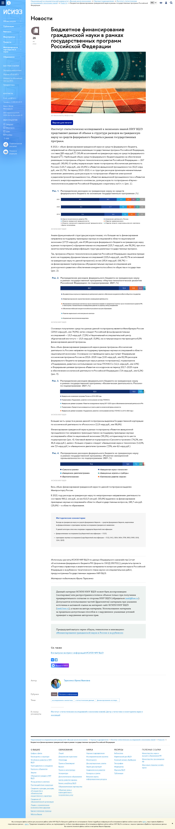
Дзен (8, 131)
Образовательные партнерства (70, 786)
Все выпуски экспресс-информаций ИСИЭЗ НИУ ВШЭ (77, 652)
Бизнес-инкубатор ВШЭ (67, 783)
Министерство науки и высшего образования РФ (152, 754)
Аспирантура (63, 773)
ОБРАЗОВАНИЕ (66, 749)
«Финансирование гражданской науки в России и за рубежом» (89, 632)
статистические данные (84, 700)
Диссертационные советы (96, 763)
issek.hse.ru (63, 608)
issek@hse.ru (12, 98)
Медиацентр (119, 767)
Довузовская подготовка (68, 756)
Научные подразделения (99, 740)
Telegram (9, 124)
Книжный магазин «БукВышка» (125, 760)
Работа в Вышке (36, 814)
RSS (7, 138)
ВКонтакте (10, 128)
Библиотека (118, 753)
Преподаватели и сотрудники (42, 766)
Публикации (8, 26)
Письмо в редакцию (13, 152)
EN (155, 3)
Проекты (7, 42)
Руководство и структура (40, 756)
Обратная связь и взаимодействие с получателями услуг (66, 792)
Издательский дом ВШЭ (123, 756)
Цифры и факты (36, 753)
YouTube (9, 135)
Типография (118, 763)
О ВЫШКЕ (35, 749)
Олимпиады (63, 760)
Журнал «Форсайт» (11, 74)
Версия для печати (62, 122)
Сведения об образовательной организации (42, 800)
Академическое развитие (95, 770)
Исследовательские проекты (97, 756)
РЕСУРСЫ (118, 749)
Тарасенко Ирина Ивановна (77, 680)
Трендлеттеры (9, 85)
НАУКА (89, 749)
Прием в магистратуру (67, 770)
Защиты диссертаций (94, 767)
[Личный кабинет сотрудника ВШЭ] (166, 3)
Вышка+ (61, 767)
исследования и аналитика (62, 700)
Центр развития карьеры (68, 780)
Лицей (61, 753)
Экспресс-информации (12, 70)
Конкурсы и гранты (93, 773)
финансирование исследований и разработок (108, 700)
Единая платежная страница (41, 811)
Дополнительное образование (70, 777)
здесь (144, 822)
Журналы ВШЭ (119, 770)
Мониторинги (91, 760)
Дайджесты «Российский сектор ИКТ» (12, 79)
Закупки (33, 772)
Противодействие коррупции (42, 785)
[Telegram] (56, 659)
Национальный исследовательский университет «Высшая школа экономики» (59, 740)
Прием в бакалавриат (67, 763)
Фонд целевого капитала (40, 782)
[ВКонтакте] (52, 659)
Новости (161, 740)
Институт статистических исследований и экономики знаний (78, 711)
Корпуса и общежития (39, 769)
